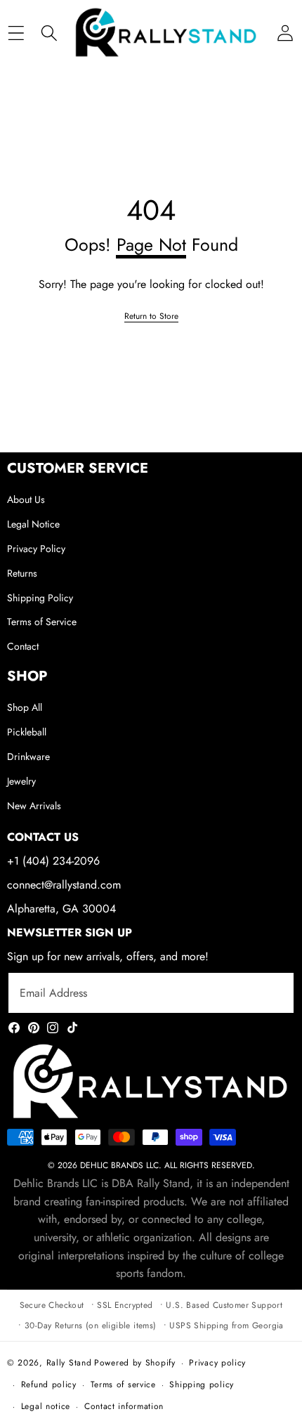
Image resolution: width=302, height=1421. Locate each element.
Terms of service (123, 1384)
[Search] (49, 33)
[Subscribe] (267, 993)
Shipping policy (201, 1384)
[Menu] (16, 33)
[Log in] (285, 33)
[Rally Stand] (166, 33)
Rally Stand (69, 1362)
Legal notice (45, 1406)
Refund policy (49, 1384)
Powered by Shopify (135, 1362)
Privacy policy (217, 1362)
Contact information (124, 1406)
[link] (151, 316)
